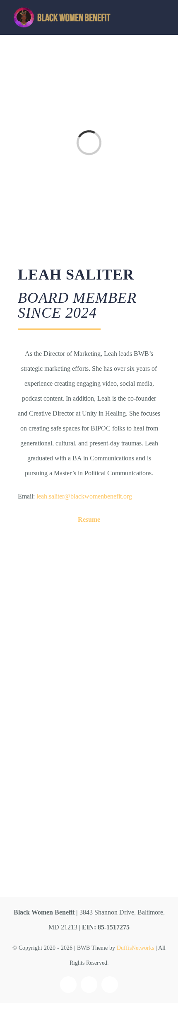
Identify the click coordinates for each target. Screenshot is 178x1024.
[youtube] (109, 984)
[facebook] (68, 984)
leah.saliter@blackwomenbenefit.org (84, 496)
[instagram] (89, 984)
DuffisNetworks (135, 948)
